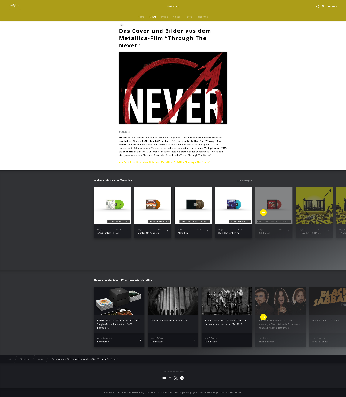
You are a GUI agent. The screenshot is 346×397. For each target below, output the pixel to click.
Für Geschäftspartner (231, 392)
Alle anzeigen (244, 181)
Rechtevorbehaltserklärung (131, 392)
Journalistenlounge (209, 392)
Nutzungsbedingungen (186, 392)
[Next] (263, 212)
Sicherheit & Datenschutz (159, 392)
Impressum (109, 392)
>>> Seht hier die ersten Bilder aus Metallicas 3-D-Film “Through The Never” (164, 162)
